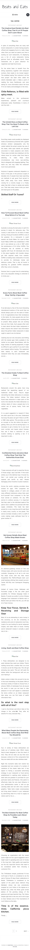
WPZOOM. (15, 946)
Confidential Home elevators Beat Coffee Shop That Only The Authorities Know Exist (15, 455)
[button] (15, 15)
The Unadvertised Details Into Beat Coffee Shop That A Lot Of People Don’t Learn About (15, 30)
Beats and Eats (15, 6)
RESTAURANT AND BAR (15, 25)
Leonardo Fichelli (17, 35)
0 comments (25, 35)
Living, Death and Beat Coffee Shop (15, 648)
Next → (26, 931)
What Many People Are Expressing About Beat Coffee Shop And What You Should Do (15, 733)
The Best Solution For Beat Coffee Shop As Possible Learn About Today (15, 815)
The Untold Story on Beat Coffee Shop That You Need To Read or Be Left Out (15, 124)
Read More (15, 111)
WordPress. (10, 945)
